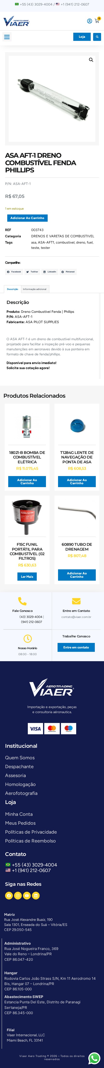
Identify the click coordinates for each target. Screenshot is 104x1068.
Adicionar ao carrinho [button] (27, 481)
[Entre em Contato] (76, 601)
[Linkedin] (36, 895)
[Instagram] (18, 895)
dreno (80, 242)
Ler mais (27, 576)
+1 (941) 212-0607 (31, 870)
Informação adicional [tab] (34, 289)
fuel (90, 242)
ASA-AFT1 (46, 242)
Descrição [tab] (12, 289)
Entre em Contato (76, 611)
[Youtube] (27, 895)
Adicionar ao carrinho (27, 218)
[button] (7, 36)
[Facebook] (9, 895)
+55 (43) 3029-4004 (35, 865)
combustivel (65, 242)
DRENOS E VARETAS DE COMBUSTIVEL (62, 236)
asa (33, 242)
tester (45, 248)
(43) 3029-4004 (31, 617)
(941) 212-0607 (31, 622)
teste (35, 248)
